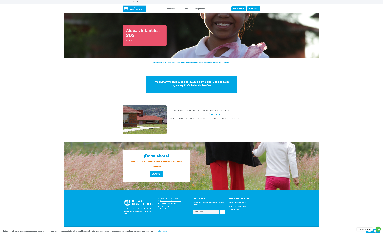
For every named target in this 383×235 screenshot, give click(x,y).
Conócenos (170, 9)
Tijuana (164, 62)
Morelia (183, 62)
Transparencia (199, 9)
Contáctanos (238, 8)
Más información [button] (160, 231)
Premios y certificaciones (238, 206)
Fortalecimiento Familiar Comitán (194, 62)
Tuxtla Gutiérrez (176, 62)
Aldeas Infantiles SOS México (169, 198)
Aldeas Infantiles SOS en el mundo (170, 201)
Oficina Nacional (226, 62)
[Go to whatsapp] (378, 229)
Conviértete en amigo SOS (168, 203)
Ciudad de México (157, 62)
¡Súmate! (156, 174)
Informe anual (234, 209)
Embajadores (164, 209)
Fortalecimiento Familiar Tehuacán (212, 62)
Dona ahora (253, 8)
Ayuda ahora (184, 9)
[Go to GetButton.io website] (378, 233)
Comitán (169, 62)
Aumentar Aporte (165, 206)
